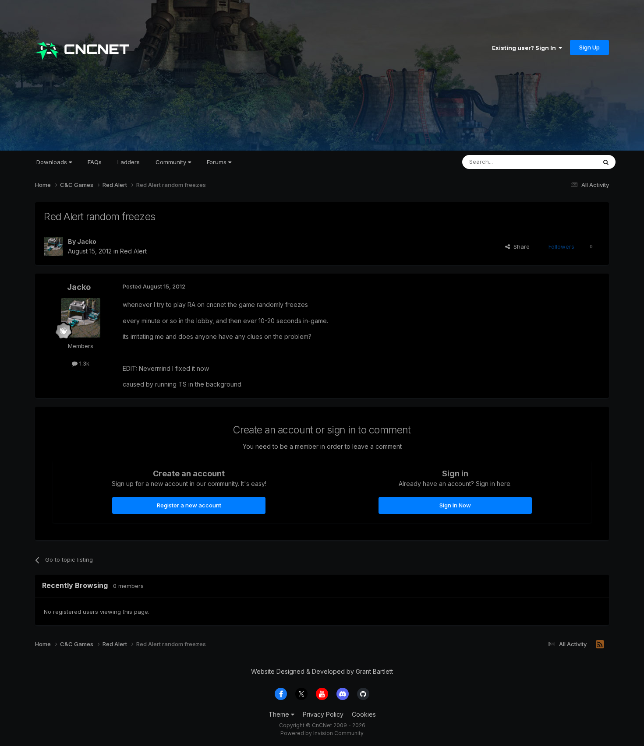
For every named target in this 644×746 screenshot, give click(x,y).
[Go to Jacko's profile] (53, 246)
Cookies (364, 714)
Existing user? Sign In (525, 47)
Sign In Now (455, 505)
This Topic (570, 161)
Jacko (86, 241)
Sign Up (589, 47)
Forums (217, 161)
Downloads (52, 161)
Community (172, 161)
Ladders (128, 161)
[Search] (606, 162)
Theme (280, 714)
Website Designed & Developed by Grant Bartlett (322, 671)
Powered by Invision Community (322, 733)
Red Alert (133, 251)
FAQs (95, 161)
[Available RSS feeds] (600, 644)
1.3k (83, 363)
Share (520, 246)
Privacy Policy (323, 714)
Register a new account (189, 505)
